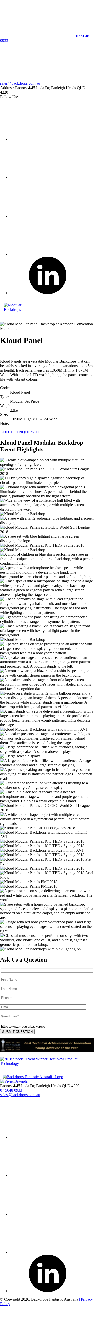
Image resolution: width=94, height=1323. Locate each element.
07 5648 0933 (11, 1090)
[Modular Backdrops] (21, 309)
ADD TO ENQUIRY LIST (22, 432)
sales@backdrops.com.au (20, 83)
